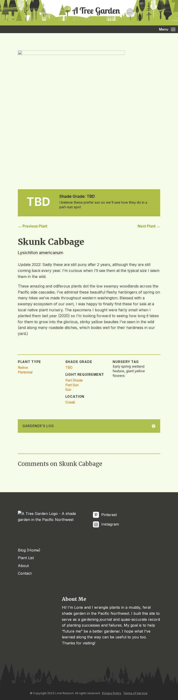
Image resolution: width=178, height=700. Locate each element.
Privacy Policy (111, 693)
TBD (69, 367)
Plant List (26, 557)
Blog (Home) (29, 550)
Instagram (109, 524)
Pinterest (108, 514)
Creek (70, 402)
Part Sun (72, 385)
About (23, 565)
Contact (25, 573)
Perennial (25, 372)
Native (23, 367)
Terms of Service (135, 693)
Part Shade (74, 380)
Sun (68, 389)
